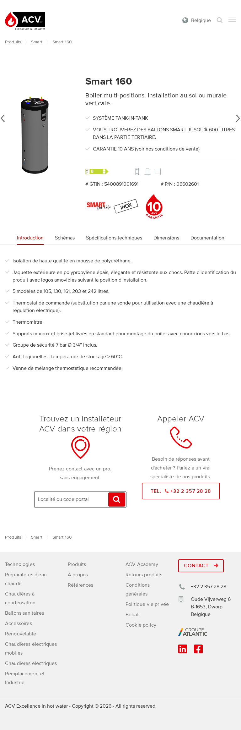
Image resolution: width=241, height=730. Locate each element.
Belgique (201, 20)
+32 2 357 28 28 (208, 587)
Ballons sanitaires (24, 613)
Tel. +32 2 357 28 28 (181, 491)
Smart (36, 42)
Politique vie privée (147, 604)
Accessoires (18, 623)
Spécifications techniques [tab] (114, 238)
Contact (197, 566)
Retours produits (144, 575)
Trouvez (116, 499)
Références (81, 585)
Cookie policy (141, 625)
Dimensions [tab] (166, 238)
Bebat (132, 615)
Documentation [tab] (207, 238)
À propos (78, 575)
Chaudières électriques (31, 663)
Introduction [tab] (30, 238)
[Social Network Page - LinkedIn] (182, 651)
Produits (13, 42)
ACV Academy (142, 564)
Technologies (20, 564)
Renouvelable (20, 634)
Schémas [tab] (65, 238)
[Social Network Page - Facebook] (198, 651)
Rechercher (219, 20)
